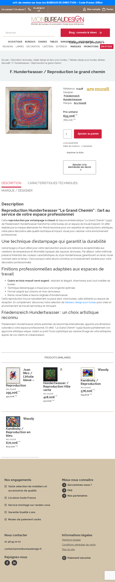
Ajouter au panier (88, 133)
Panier (110, 9)
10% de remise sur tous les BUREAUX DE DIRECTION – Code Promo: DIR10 (57, 2)
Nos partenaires (77, 495)
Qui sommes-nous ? (80, 484)
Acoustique (15, 42)
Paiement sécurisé (79, 557)
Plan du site (68, 549)
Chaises (42, 42)
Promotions (91, 46)
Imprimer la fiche (75, 152)
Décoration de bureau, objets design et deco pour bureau (39, 60)
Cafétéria (47, 46)
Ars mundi (80, 103)
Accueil (5, 60)
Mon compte (93, 9)
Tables (54, 42)
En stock (106, 46)
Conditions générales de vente (79, 544)
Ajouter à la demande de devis (79, 165)
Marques (76, 46)
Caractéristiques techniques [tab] (53, 183)
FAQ (70, 490)
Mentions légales (71, 539)
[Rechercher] (51, 32)
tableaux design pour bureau (80, 302)
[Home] (4, 41)
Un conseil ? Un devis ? (13, 9)
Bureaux (30, 42)
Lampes (20, 46)
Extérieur (61, 46)
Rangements (68, 42)
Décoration (33, 46)
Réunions (8, 46)
